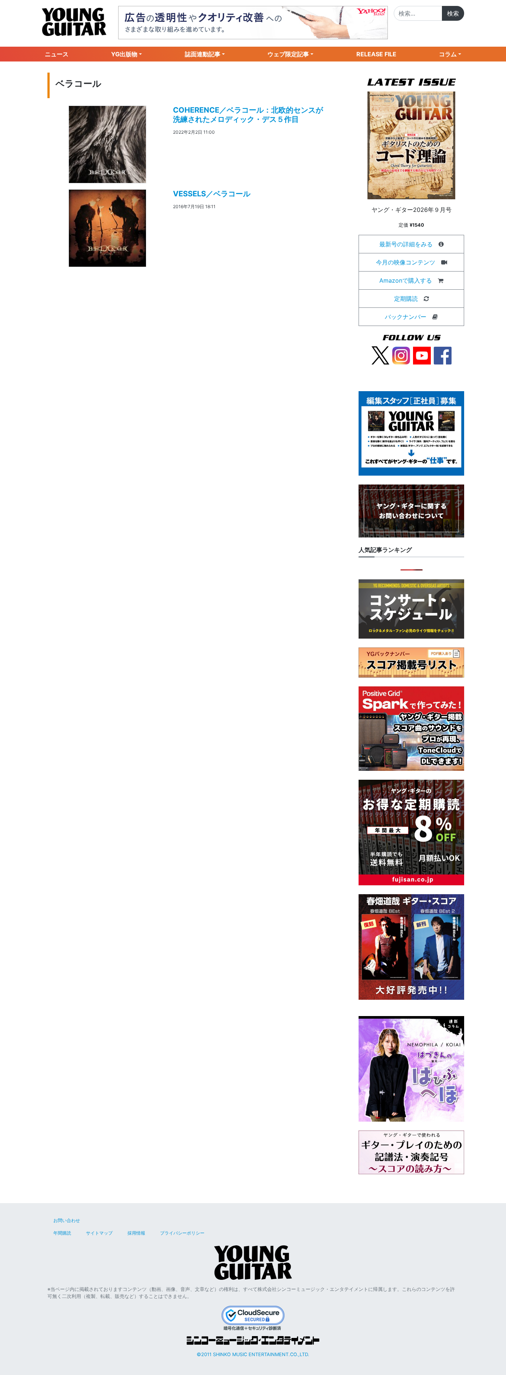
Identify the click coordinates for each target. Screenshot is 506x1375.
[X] (380, 355)
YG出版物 (124, 54)
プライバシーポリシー (182, 1233)
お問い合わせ (66, 1220)
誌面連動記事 (202, 54)
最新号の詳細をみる (406, 244)
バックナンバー (405, 316)
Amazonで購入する (405, 280)
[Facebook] (443, 355)
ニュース (57, 54)
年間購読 (62, 1233)
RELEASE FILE (376, 54)
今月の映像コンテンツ (405, 262)
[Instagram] (401, 355)
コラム (448, 54)
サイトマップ (99, 1233)
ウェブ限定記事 (288, 54)
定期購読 (406, 298)
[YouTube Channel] (422, 355)
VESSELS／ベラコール (211, 193)
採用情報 (136, 1233)
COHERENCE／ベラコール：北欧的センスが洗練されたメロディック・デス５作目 (248, 115)
